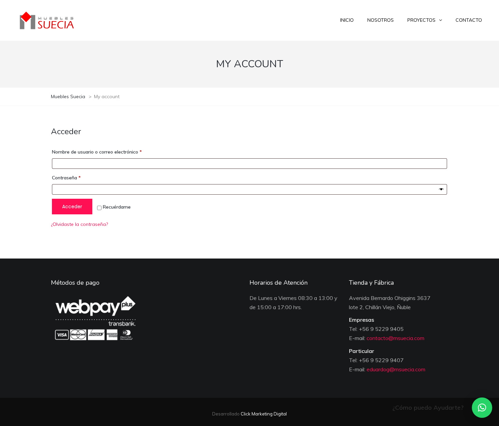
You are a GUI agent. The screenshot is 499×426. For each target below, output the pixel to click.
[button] (482, 407)
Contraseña (78, 177)
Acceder (72, 206)
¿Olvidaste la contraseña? (79, 224)
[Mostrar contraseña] (441, 189)
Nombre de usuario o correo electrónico (109, 151)
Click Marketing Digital (263, 413)
